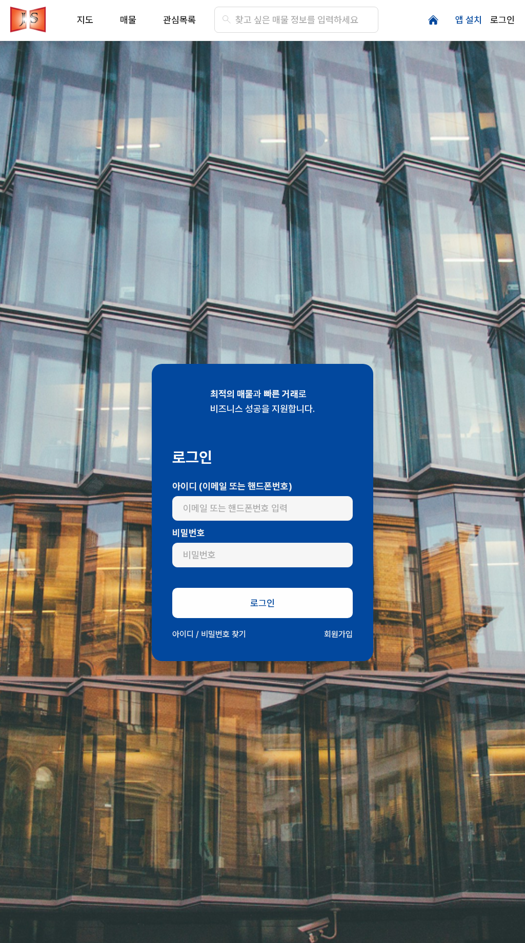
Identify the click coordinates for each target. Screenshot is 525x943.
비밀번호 (188, 532)
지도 (85, 19)
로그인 (502, 19)
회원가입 (338, 634)
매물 (128, 19)
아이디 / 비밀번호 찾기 (209, 634)
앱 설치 (468, 19)
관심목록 (179, 19)
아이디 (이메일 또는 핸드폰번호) (232, 486)
